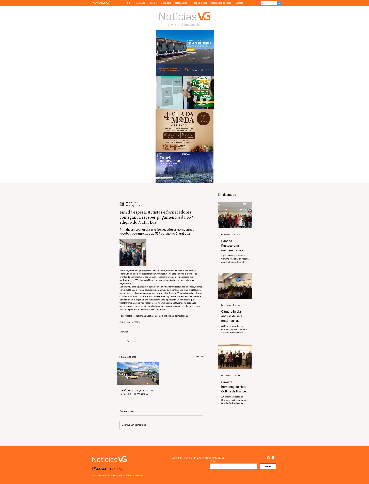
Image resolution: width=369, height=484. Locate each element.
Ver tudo (200, 356)
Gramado (123, 332)
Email (213, 461)
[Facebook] (273, 457)
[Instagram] (268, 457)
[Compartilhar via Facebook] (120, 341)
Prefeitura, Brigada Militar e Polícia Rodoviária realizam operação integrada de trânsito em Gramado (137, 392)
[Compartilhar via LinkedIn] (135, 341)
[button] (239, 3)
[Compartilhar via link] (142, 341)
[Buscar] (279, 3)
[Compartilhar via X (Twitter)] (128, 341)
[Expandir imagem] (132, 252)
